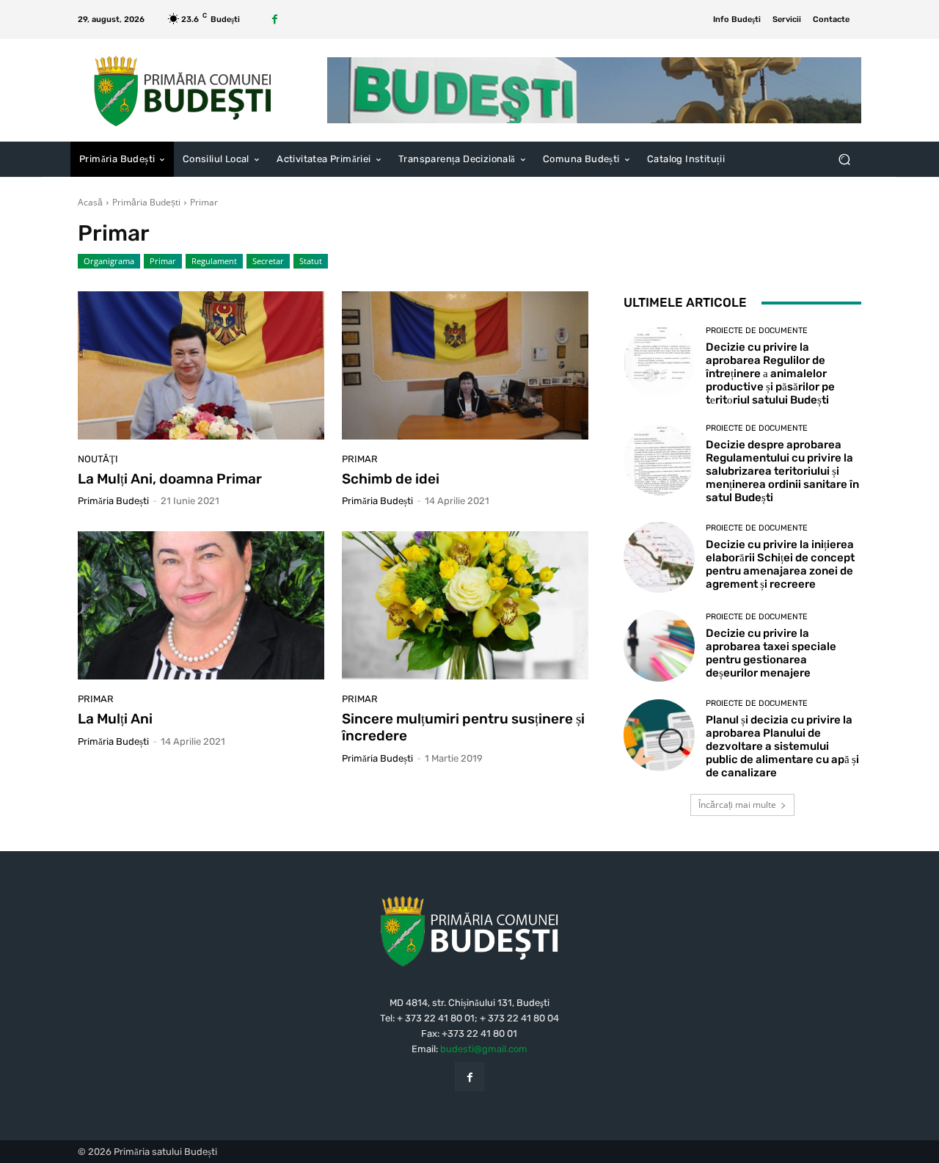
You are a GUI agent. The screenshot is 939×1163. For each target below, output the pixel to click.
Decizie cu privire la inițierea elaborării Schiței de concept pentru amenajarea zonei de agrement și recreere (780, 564)
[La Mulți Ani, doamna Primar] (201, 365)
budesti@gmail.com (483, 1048)
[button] (844, 159)
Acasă (90, 202)
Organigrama (109, 260)
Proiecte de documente (757, 331)
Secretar (268, 260)
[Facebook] (275, 19)
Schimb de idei (390, 478)
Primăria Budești (146, 202)
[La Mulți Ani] (201, 605)
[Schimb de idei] (465, 365)
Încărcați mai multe (737, 804)
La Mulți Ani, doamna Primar (170, 478)
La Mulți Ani (115, 718)
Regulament (214, 260)
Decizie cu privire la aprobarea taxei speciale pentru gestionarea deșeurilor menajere (771, 653)
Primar (163, 260)
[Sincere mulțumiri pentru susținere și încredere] (465, 605)
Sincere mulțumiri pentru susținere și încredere (463, 727)
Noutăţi (98, 459)
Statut (310, 260)
